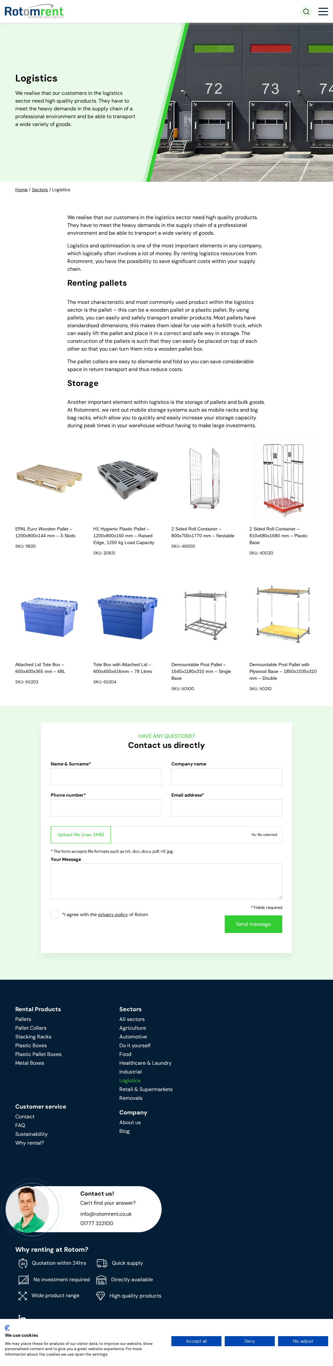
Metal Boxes (29, 1063)
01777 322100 (96, 1223)
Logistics (129, 1080)
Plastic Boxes (31, 1045)
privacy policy (113, 914)
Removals (130, 1098)
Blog (124, 1131)
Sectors (40, 189)
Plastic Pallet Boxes (38, 1054)
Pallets (23, 1019)
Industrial (130, 1071)
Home (21, 189)
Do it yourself (135, 1045)
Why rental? (29, 1142)
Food (125, 1054)
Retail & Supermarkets (146, 1089)
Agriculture (132, 1027)
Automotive (133, 1036)
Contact (24, 1116)
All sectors (132, 1019)
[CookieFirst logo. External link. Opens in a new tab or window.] (7, 1328)
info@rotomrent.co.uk (106, 1214)
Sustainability (31, 1134)
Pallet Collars (31, 1027)
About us (130, 1122)
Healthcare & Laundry (145, 1063)
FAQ (20, 1125)
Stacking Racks (33, 1036)
